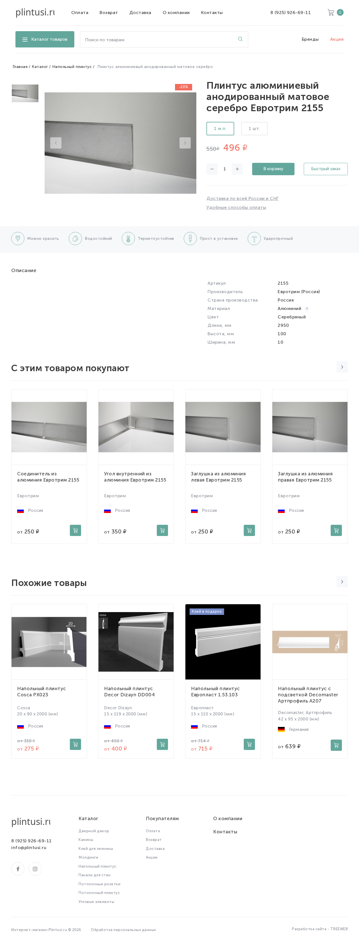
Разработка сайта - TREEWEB (320, 929)
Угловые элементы (96, 902)
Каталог (40, 66)
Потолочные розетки (99, 884)
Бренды (310, 39)
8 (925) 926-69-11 (290, 12)
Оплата (79, 12)
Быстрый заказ (325, 168)
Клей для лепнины (96, 849)
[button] (55, 143)
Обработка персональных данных (123, 930)
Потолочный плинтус (99, 893)
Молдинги (88, 857)
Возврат (109, 12)
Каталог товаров (49, 39)
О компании (176, 12)
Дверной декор (94, 831)
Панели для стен (95, 875)
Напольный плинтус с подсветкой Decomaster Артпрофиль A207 (308, 695)
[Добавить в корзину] (75, 530)
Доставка (140, 12)
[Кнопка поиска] (240, 39)
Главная (20, 66)
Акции (337, 39)
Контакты (212, 12)
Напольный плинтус (72, 66)
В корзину (273, 168)
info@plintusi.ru (28, 847)
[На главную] (34, 13)
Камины (86, 840)
